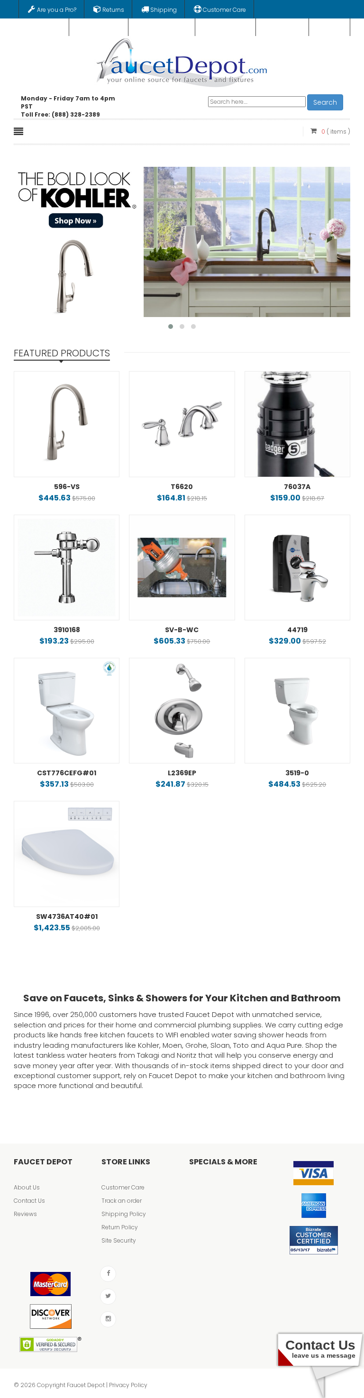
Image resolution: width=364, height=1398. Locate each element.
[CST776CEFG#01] (66, 710)
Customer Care (123, 1187)
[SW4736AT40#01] (66, 854)
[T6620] (182, 424)
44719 (297, 630)
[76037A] (297, 424)
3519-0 (297, 773)
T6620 (182, 486)
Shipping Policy (123, 1214)
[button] (170, 326)
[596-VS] (66, 424)
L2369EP (182, 773)
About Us (27, 1187)
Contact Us (29, 1201)
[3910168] (66, 567)
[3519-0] (297, 710)
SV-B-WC (182, 630)
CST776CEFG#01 (66, 773)
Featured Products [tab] (62, 353)
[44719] (297, 567)
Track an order (121, 1201)
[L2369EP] (182, 710)
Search (325, 102)
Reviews (25, 1214)
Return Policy (119, 1227)
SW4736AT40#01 (67, 916)
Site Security (118, 1240)
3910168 (67, 630)
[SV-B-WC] (182, 567)
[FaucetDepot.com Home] (182, 61)
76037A (297, 486)
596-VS (67, 486)
